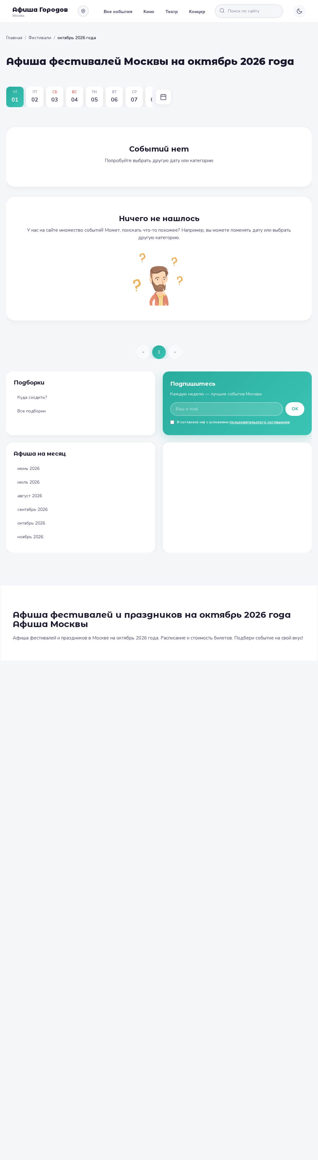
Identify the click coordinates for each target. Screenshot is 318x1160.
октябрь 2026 (31, 523)
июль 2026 (28, 482)
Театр (172, 11)
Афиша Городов (40, 9)
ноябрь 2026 (30, 537)
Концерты (200, 11)
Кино (148, 11)
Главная (14, 38)
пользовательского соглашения (259, 422)
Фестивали (40, 38)
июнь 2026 (28, 468)
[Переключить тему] (299, 11)
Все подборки (31, 411)
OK (295, 409)
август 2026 (29, 496)
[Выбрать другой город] (83, 11)
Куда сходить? (32, 397)
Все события (118, 11)
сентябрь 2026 (32, 509)
